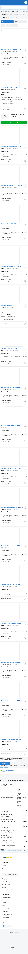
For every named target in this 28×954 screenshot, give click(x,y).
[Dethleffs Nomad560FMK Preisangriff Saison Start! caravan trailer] (14, 136)
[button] (25, 2)
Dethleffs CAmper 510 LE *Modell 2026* (12, 623)
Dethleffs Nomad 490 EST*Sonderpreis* (12, 266)
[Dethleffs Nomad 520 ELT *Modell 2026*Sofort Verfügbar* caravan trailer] (14, 213)
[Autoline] (2, 11)
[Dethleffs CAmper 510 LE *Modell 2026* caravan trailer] (14, 613)
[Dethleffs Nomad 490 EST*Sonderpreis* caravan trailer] (14, 256)
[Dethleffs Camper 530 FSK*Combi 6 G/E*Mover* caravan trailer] (14, 458)
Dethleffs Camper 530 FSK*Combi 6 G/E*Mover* (8, 841)
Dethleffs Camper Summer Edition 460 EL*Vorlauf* (8, 846)
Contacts (4, 871)
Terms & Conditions (6, 897)
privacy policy (20, 765)
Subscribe (5, 763)
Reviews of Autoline (6, 905)
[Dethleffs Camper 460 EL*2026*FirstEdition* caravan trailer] (14, 38)
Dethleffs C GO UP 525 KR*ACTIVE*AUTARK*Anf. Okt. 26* (8, 821)
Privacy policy (5, 900)
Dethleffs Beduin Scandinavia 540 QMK (12, 507)
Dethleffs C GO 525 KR (7, 305)
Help (3, 868)
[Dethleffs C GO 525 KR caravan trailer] (14, 294)
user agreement (4, 767)
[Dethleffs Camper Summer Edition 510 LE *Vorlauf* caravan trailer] (14, 535)
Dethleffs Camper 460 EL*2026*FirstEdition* (14, 49)
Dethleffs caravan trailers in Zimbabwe (13, 851)
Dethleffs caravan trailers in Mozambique (10, 850)
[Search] (25, 7)
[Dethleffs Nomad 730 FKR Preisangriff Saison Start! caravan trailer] (14, 174)
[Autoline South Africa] (10, 2)
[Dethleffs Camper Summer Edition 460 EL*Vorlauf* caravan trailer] (14, 574)
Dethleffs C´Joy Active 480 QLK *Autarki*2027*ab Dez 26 (8, 831)
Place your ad (14, 122)
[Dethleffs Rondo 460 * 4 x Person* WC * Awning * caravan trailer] (14, 77)
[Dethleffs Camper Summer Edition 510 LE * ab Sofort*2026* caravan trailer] (14, 376)
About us (4, 865)
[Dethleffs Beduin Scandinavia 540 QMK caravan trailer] (14, 496)
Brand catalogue (6, 908)
